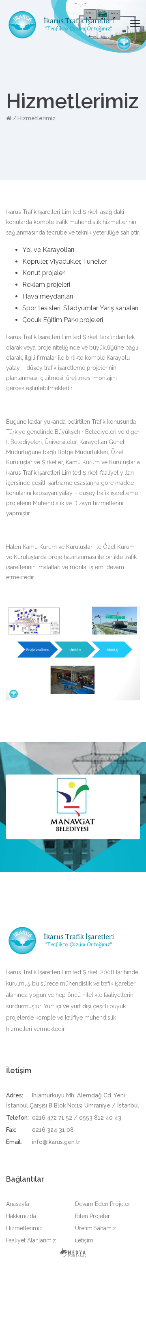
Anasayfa (17, 1204)
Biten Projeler (92, 1216)
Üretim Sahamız (95, 1228)
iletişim (84, 1240)
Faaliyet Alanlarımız (31, 1240)
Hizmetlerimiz (36, 118)
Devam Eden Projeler (102, 1204)
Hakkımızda (21, 1216)
